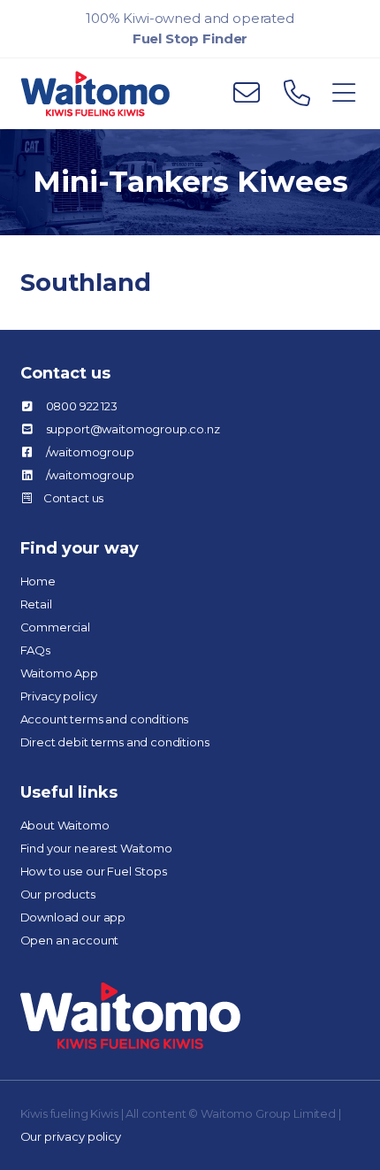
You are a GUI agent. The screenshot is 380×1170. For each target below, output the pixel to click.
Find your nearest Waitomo (96, 848)
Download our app (73, 917)
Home (38, 581)
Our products (57, 894)
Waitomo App (59, 673)
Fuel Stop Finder (190, 38)
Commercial (55, 627)
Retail (36, 604)
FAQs (35, 650)
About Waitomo (65, 825)
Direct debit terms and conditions (114, 742)
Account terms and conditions (104, 719)
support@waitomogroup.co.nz (133, 429)
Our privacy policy (70, 1136)
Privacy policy (58, 696)
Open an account (69, 940)
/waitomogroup (90, 452)
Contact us (73, 498)
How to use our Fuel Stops (93, 871)
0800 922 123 (82, 406)
